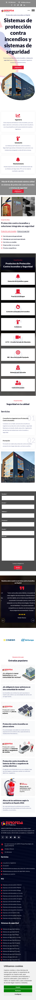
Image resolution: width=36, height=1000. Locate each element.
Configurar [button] (18, 994)
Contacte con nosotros (9, 874)
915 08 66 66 (11, 2)
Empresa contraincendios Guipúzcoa (13, 910)
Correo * (4, 503)
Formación (6, 441)
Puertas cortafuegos (18, 296)
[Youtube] (21, 5)
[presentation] (3, 620)
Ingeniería (18, 120)
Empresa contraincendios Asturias (12, 915)
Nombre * (4, 494)
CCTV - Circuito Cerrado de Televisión (18, 342)
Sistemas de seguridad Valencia (11, 929)
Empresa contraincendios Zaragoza (12, 898)
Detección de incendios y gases (18, 281)
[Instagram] (15, 5)
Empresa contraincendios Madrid (12, 887)
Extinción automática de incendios (18, 312)
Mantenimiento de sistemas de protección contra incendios (19, 868)
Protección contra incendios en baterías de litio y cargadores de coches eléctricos (15, 763)
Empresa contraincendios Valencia (12, 885)
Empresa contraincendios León (11, 912)
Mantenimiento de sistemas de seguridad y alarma (16, 871)
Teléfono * (4, 511)
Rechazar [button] (18, 990)
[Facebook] (11, 5)
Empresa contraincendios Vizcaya (12, 904)
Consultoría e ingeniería (9, 863)
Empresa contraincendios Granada (12, 907)
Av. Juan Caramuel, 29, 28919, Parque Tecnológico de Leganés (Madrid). (19, 844)
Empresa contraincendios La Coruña (12, 893)
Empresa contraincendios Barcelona (12, 896)
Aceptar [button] (18, 987)
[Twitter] (18, 5)
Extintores (18, 327)
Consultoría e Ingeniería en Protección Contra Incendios (15, 419)
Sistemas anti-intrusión (18, 372)
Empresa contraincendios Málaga (12, 890)
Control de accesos (18, 388)
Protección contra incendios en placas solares (15, 725)
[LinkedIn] (24, 5)
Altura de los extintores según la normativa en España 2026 (16, 801)
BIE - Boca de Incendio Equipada (18, 357)
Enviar (18, 567)
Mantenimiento (18, 164)
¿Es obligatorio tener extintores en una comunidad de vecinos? (16, 688)
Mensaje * (4, 536)
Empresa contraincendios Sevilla (11, 901)
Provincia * (5, 520)
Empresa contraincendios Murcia (12, 918)
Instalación (18, 143)
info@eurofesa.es (25, 2)
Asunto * (4, 529)
